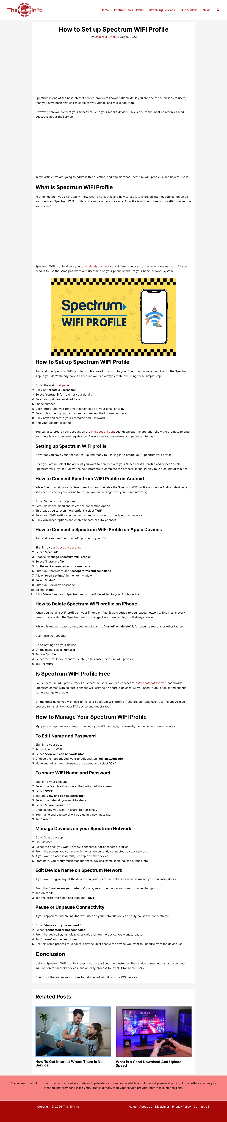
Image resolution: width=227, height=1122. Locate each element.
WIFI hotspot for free (152, 683)
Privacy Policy (181, 1106)
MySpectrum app (102, 431)
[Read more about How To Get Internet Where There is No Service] (73, 1031)
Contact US (201, 1106)
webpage (62, 385)
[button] (218, 10)
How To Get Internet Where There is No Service (69, 1063)
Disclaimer (162, 1106)
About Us (145, 1106)
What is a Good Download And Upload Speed (149, 1064)
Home (133, 1106)
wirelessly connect (96, 266)
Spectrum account (68, 547)
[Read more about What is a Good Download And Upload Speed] (154, 1031)
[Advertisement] (113, 69)
